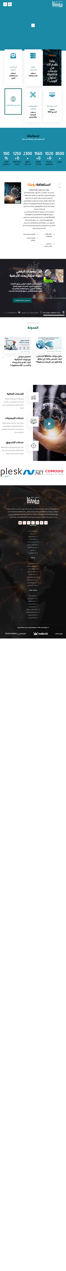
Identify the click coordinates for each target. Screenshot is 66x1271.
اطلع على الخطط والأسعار (33, 36)
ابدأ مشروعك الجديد (33, 33)
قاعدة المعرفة (32, 553)
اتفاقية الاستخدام (32, 544)
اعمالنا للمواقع (32, 601)
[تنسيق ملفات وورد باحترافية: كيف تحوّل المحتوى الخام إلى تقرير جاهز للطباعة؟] (17, 345)
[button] (5, 4)
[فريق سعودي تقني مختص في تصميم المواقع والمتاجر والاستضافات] (57, 4)
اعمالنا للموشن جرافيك (32, 609)
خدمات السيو (32, 574)
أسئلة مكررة (32, 539)
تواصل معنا (32, 595)
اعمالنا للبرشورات (32, 615)
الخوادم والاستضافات (32, 566)
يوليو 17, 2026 (58, 351)
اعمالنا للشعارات (32, 617)
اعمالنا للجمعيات (32, 604)
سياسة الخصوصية (32, 542)
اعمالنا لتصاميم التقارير (32, 612)
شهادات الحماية (32, 571)
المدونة (52, 351)
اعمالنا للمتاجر (32, 606)
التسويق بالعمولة (32, 547)
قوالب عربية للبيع (32, 585)
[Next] (62, 357)
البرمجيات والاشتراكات (32, 577)
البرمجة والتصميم (32, 580)
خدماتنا (32, 533)
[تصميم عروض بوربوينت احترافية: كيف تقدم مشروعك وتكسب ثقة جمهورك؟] (48, 344)
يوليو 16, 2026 (27, 354)
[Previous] (3, 357)
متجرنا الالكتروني (32, 563)
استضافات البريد (32, 569)
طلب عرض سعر (32, 598)
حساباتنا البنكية (32, 536)
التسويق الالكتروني (32, 582)
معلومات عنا (32, 531)
